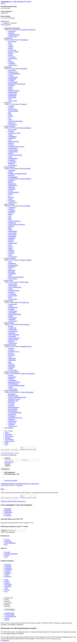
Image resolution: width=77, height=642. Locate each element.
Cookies (7, 618)
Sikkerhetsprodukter (14, 382)
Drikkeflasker (9, 38)
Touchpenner (12, 336)
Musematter (11, 270)
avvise (21, 637)
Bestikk (10, 182)
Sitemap (7, 620)
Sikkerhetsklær (12, 243)
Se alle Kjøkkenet (13, 192)
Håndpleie (11, 309)
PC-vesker (11, 404)
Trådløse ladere (12, 92)
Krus (9, 60)
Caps (9, 216)
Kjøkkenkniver (12, 185)
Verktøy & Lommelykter (12, 372)
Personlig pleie (9, 300)
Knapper (10, 353)
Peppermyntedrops (13, 290)
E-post (20, 485)
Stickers (10, 363)
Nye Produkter (9, 439)
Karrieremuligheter (10, 543)
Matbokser (11, 187)
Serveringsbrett (12, 285)
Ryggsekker (11, 416)
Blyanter (10, 326)
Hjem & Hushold (10, 167)
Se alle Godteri (12, 295)
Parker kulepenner (13, 334)
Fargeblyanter (12, 328)
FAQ (6, 444)
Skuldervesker (12, 421)
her (60, 638)
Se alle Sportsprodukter (15, 155)
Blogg (7, 443)
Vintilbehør (11, 201)
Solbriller (11, 250)
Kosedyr (10, 368)
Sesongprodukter (13, 111)
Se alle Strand (12, 162)
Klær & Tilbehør (9, 204)
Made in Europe (9, 441)
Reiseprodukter (12, 409)
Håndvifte (11, 226)
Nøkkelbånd (12, 358)
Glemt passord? (9, 462)
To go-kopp (11, 57)
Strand (10, 156)
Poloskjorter (11, 238)
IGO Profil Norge (9, 609)
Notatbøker (11, 272)
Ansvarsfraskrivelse (10, 616)
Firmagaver (8, 102)
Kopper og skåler (13, 51)
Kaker (10, 297)
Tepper (10, 199)
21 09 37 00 (4, 485)
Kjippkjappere (12, 234)
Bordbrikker (11, 170)
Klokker (10, 194)
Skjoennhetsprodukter (14, 314)
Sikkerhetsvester (13, 383)
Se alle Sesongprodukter (15, 121)
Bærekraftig (8, 434)
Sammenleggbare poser (15, 417)
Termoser (11, 62)
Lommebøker (12, 236)
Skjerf (10, 245)
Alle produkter (9, 428)
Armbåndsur (12, 211)
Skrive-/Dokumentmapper (16, 277)
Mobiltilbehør (12, 95)
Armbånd (11, 209)
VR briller (11, 80)
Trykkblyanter (12, 329)
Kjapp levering (12, 109)
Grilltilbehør (11, 138)
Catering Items (12, 284)
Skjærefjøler (11, 189)
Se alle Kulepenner (14, 338)
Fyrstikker (11, 350)
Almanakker (12, 31)
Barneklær (11, 212)
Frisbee (10, 134)
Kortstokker (11, 355)
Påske (10, 114)
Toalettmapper (12, 317)
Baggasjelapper (12, 411)
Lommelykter (12, 377)
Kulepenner (11, 333)
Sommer (10, 116)
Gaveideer (11, 106)
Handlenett (11, 419)
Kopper (10, 53)
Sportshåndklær (13, 177)
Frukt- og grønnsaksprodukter (17, 397)
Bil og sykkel (12, 129)
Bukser (10, 214)
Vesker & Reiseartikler (11, 390)
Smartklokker (12, 79)
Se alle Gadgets (12, 82)
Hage (9, 140)
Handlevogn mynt (13, 351)
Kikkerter (11, 143)
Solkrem (10, 316)
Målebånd (11, 378)
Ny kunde (7, 463)
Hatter (10, 228)
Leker (10, 356)
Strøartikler (11, 367)
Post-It (10, 275)
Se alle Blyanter (13, 331)
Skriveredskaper (9, 322)
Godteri (10, 289)
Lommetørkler (12, 312)
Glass (10, 43)
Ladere (10, 87)
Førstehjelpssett (12, 307)
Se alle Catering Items (14, 287)
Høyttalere (11, 85)
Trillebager (11, 424)
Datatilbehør (12, 70)
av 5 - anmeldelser (12, 1)
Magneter (11, 197)
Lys (9, 195)
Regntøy (10, 241)
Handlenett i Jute (13, 400)
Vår (9, 117)
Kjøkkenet (11, 180)
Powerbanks (8, 584)
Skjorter (10, 246)
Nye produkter (31, 483)
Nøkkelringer (12, 360)
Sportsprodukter (13, 151)
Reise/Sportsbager (13, 407)
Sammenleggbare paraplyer (16, 146)
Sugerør (10, 190)
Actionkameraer (13, 77)
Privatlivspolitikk (10, 614)
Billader (10, 89)
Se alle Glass (12, 50)
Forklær (10, 172)
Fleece (10, 219)
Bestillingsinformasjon (11, 553)
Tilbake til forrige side (18, 501)
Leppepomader (12, 311)
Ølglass (10, 48)
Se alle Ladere (12, 94)
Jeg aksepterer (5, 640)
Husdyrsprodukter (13, 141)
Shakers (10, 55)
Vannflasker (11, 63)
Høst (9, 112)
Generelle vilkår (9, 613)
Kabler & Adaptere (14, 90)
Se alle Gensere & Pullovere (16, 224)
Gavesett (10, 107)
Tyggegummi (12, 294)
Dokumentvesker (13, 395)
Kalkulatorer (12, 263)
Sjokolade (11, 292)
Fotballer (11, 153)
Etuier (10, 262)
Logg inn (7, 458)
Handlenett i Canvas (14, 399)
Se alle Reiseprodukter (15, 412)
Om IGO (7, 539)
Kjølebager (11, 402)
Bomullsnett (11, 394)
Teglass (10, 45)
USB (9, 99)
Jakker (10, 229)
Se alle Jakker (12, 233)
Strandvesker (12, 422)
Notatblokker (12, 273)
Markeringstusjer (13, 339)
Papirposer (11, 406)
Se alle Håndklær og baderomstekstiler (19, 178)
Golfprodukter (12, 136)
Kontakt (7, 555)
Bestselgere (23, 483)
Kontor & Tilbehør (10, 258)
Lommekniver (12, 380)
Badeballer (11, 163)
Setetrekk (11, 131)
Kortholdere (11, 267)
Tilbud (7, 432)
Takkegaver (11, 123)
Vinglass (10, 46)
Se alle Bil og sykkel (14, 133)
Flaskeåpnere (12, 184)
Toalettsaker (11, 319)
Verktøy (10, 387)
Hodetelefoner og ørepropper (16, 84)
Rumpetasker (12, 414)
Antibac (10, 306)
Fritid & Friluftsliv (10, 126)
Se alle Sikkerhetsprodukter (16, 385)
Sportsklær (11, 251)
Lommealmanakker (14, 34)
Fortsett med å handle (11, 480)
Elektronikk (8, 67)
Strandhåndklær (13, 158)
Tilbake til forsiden (6, 501)
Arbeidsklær (12, 207)
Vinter (10, 119)
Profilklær (11, 239)
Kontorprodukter (13, 265)
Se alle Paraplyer (13, 150)
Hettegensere (12, 223)
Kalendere (11, 33)
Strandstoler (11, 160)
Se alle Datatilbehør (14, 73)
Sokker (10, 248)
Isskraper (11, 375)
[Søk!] (19, 450)
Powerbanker (12, 97)
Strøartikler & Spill (10, 345)
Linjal (10, 268)
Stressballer (11, 365)
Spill (9, 361)
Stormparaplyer (12, 148)
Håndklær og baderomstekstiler (17, 173)
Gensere (7, 590)
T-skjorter (11, 253)
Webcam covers (13, 72)
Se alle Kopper (12, 58)
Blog (6, 544)
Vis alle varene (12, 36)
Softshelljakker (12, 231)
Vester (10, 255)
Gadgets (10, 75)
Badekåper (11, 175)
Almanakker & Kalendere (12, 28)
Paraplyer (11, 145)
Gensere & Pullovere (14, 221)
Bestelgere (8, 438)
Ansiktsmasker (12, 304)
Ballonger (11, 348)
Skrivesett (11, 341)
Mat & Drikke (9, 280)
